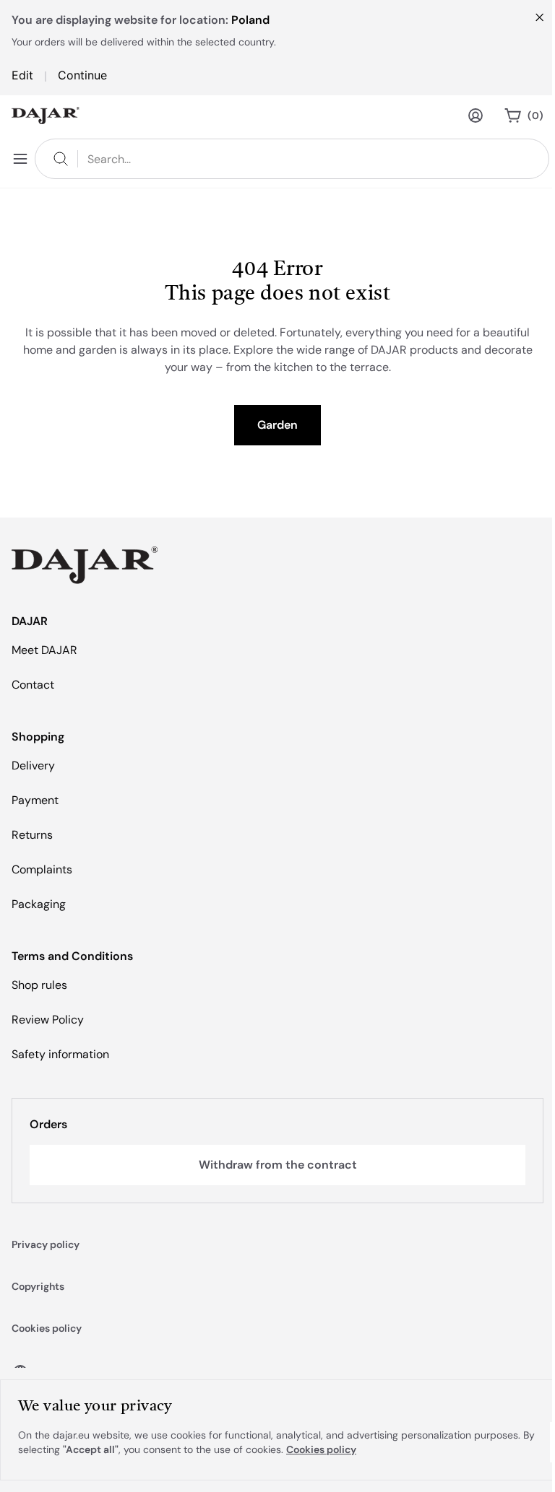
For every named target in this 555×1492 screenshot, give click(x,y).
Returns (32, 834)
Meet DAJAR (44, 650)
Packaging (39, 904)
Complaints (42, 869)
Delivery (33, 765)
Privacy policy (45, 1244)
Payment (35, 800)
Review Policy (48, 1019)
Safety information (60, 1054)
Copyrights (38, 1286)
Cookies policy (47, 1328)
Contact (33, 684)
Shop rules (39, 985)
